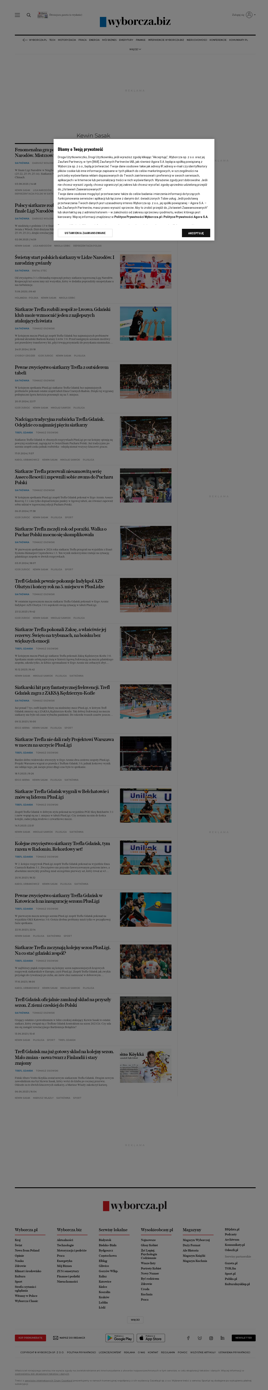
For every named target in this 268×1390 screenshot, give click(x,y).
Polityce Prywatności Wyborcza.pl (138, 217)
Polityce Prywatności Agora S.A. (186, 217)
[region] (134, 190)
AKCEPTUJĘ (196, 233)
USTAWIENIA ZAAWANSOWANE (85, 233)
